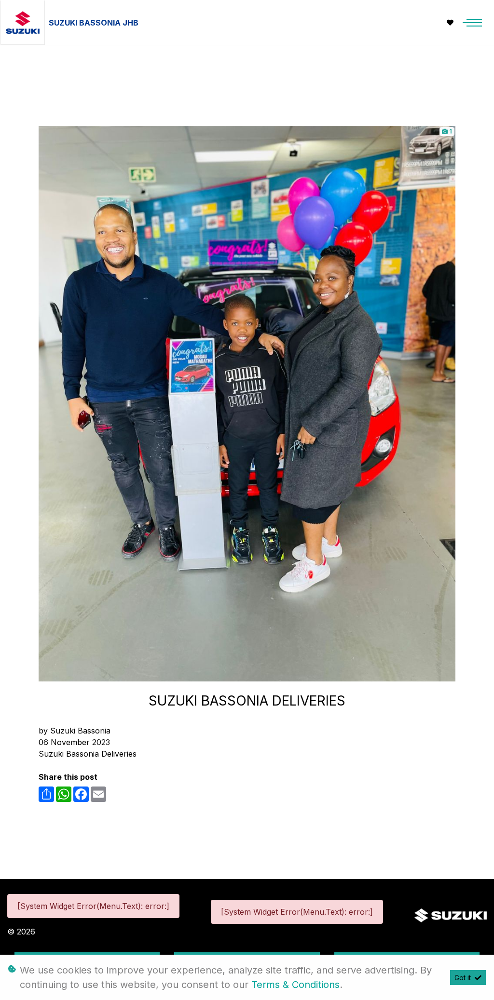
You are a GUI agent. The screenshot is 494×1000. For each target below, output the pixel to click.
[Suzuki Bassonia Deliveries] (247, 403)
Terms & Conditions (295, 984)
